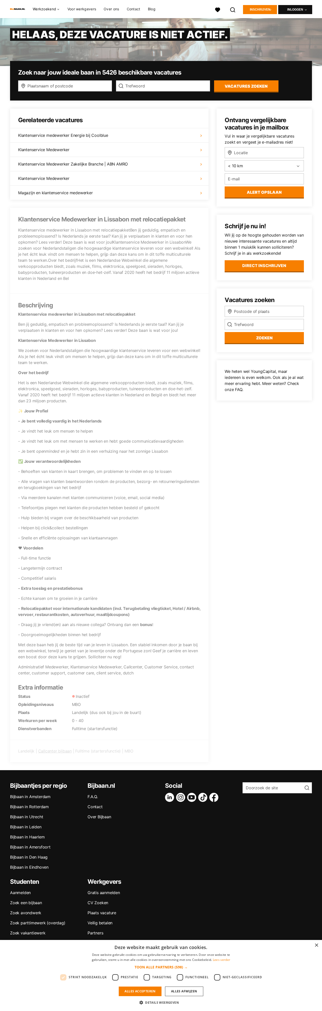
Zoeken (264, 337)
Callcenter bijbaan (55, 751)
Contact (133, 9)
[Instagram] (181, 797)
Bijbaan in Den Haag (29, 857)
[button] (161, 967)
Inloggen (295, 9)
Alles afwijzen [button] (184, 991)
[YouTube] (192, 797)
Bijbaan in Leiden (26, 826)
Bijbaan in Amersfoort (30, 847)
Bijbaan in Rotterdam (29, 806)
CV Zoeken (98, 902)
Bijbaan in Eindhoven (29, 867)
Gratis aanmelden (104, 892)
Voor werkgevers (81, 9)
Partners (95, 932)
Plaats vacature (102, 912)
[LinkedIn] (170, 797)
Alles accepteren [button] (140, 991)
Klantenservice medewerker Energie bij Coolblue (63, 135)
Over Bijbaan (99, 816)
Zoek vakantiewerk (28, 932)
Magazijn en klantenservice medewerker (55, 192)
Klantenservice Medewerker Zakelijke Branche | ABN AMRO (73, 164)
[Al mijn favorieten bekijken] (217, 9)
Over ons (111, 9)
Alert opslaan (264, 192)
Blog (151, 9)
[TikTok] (203, 797)
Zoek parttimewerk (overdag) (37, 922)
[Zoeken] (232, 9)
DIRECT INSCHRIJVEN (264, 265)
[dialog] (161, 975)
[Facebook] (214, 797)
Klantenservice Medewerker (43, 149)
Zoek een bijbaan (26, 902)
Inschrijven (260, 9)
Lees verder (221, 960)
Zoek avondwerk (25, 912)
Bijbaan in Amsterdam (30, 796)
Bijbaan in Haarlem (27, 836)
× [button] (316, 945)
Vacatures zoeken (246, 86)
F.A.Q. (93, 796)
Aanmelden (20, 892)
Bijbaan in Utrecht (26, 816)
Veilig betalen (100, 922)
